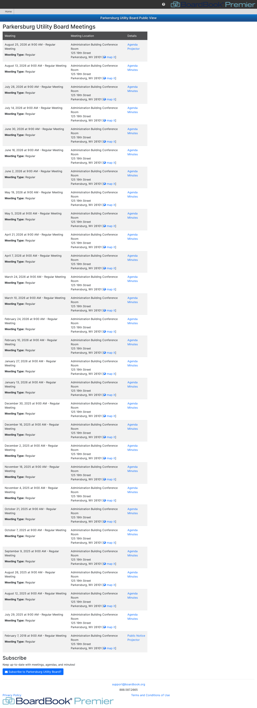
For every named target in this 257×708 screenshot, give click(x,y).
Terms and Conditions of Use (150, 695)
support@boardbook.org (128, 684)
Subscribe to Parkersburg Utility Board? (34, 671)
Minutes (132, 70)
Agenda (132, 44)
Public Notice (136, 635)
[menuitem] (163, 4)
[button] (163, 4)
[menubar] (128, 4)
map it (110, 57)
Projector (133, 48)
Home (8, 11)
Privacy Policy (12, 695)
